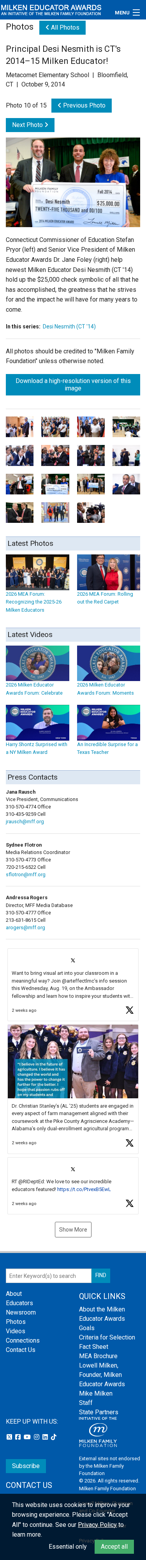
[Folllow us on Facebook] (18, 1437)
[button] (73, 985)
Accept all (114, 1546)
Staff (86, 1402)
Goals (87, 1328)
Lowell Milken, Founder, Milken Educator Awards (102, 1375)
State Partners (98, 1412)
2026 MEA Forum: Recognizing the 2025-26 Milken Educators (34, 601)
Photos (16, 1321)
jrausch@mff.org (25, 821)
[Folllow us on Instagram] (37, 1437)
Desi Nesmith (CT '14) (69, 326)
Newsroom (21, 1312)
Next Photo (28, 125)
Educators (19, 1303)
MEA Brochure (98, 1356)
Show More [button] (73, 1229)
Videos (15, 1331)
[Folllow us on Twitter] (10, 1437)
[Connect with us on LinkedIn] (46, 1437)
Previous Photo (84, 105)
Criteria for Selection (107, 1337)
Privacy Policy (97, 1524)
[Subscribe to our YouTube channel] (28, 1437)
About (14, 1293)
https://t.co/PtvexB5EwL (84, 1189)
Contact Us (20, 1350)
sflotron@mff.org (26, 874)
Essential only (68, 1546)
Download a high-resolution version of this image (73, 384)
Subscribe (26, 1466)
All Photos (64, 27)
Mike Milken (96, 1393)
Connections (23, 1340)
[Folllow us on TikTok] (53, 1437)
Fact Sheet (93, 1346)
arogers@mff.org (25, 927)
